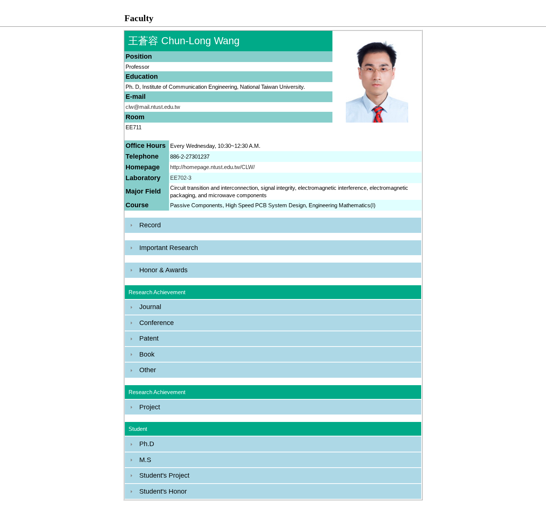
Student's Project (164, 475)
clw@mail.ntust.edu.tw (153, 107)
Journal (150, 307)
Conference (156, 322)
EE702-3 (180, 178)
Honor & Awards (163, 270)
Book (147, 354)
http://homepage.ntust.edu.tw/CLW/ (212, 167)
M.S (145, 460)
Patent (149, 338)
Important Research (168, 247)
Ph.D (146, 444)
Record (150, 225)
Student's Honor (163, 491)
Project (149, 407)
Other (147, 370)
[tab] (273, 225)
